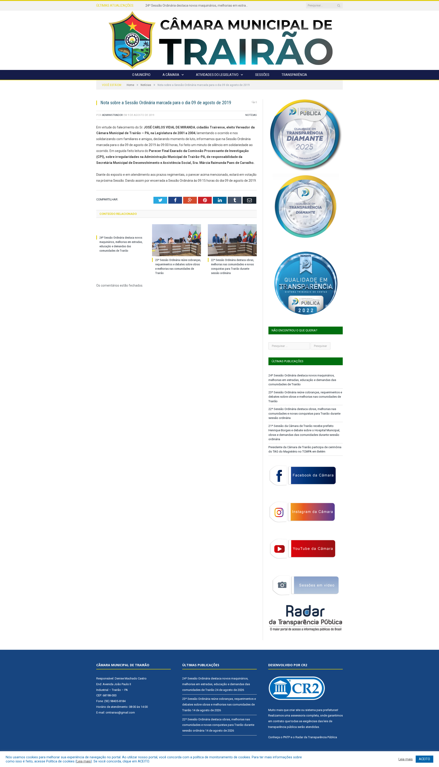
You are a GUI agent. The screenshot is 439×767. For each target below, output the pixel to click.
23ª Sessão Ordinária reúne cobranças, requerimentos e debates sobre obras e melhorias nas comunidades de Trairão (198, 5)
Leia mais (84, 761)
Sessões (262, 75)
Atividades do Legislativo (217, 75)
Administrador (112, 115)
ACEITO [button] (424, 759)
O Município (141, 75)
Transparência (294, 75)
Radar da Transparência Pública (316, 737)
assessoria (298, 715)
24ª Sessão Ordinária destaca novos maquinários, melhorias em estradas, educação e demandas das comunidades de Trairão (302, 380)
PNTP (286, 737)
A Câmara (171, 75)
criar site (294, 710)
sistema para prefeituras (321, 710)
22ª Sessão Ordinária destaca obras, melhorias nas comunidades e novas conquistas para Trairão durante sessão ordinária (304, 413)
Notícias (251, 115)
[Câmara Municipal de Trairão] (219, 40)
